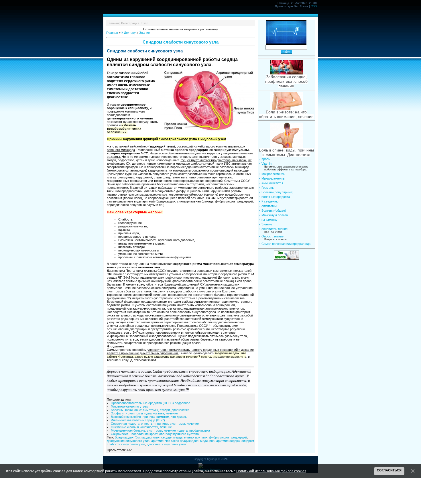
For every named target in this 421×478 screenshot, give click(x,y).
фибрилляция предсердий (228, 437)
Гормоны (267, 187)
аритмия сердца (228, 440)
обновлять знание (274, 229)
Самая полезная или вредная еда (285, 243)
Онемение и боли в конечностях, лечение (141, 427)
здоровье (153, 444)
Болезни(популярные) (277, 192)
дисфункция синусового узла (128, 440)
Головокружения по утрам (130, 406)
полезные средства (275, 196)
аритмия (157, 440)
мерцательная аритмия (190, 437)
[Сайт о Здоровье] (286, 258)
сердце (166, 437)
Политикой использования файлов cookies (271, 471)
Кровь (265, 159)
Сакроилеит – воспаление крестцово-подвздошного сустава (155, 434)
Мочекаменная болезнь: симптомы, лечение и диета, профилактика (160, 430)
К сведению (269, 201)
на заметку (269, 219)
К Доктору (128, 32)
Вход (144, 23)
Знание (144, 32)
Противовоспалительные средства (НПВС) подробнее (150, 403)
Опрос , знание (272, 236)
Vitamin (266, 163)
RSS (314, 6)
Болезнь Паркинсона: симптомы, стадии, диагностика (150, 410)
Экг (137, 437)
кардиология (150, 437)
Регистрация (130, 23)
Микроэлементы (273, 178)
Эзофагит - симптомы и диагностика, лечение (144, 413)
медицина (207, 440)
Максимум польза (274, 215)
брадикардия (124, 437)
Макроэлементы (273, 174)
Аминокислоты (272, 183)
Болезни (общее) (273, 210)
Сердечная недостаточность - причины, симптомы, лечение (155, 423)
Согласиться (389, 470)
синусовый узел (174, 444)
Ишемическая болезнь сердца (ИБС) (138, 420)
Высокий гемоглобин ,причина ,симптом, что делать (149, 416)
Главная (113, 23)
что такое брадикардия (181, 440)
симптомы (269, 206)
